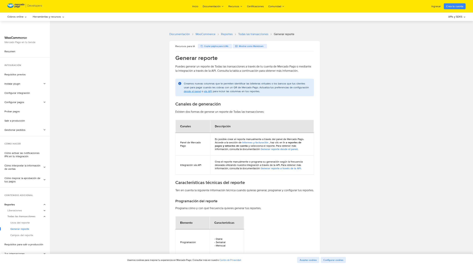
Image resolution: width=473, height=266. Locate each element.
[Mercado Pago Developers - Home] (24, 6)
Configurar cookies (333, 260)
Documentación (179, 34)
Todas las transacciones (253, 34)
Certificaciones (255, 6)
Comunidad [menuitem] (274, 6)
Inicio (195, 6)
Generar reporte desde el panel (279, 149)
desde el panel (192, 91)
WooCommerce (205, 34)
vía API (208, 91)
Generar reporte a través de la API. (281, 168)
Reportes (227, 34)
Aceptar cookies (308, 260)
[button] (25, 130)
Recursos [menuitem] (233, 6)
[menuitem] (17, 17)
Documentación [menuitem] (212, 6)
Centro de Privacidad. (230, 260)
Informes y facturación (255, 142)
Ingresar (436, 6)
